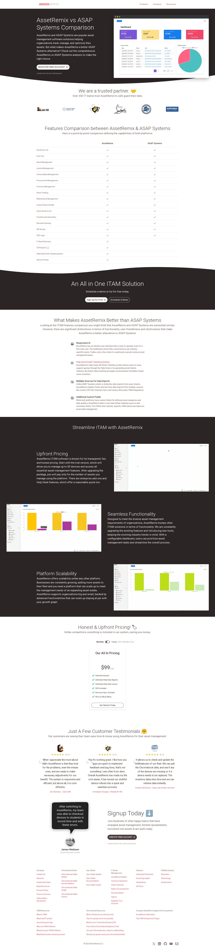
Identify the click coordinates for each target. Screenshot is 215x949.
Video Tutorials (117, 885)
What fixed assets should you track (51, 934)
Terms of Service (44, 894)
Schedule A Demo (119, 300)
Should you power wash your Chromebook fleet (105, 934)
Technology (166, 878)
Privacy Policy (42, 890)
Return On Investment (120, 889)
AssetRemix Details (119, 877)
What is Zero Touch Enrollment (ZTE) (101, 922)
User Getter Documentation (92, 879)
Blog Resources (43, 886)
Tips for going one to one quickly (99, 918)
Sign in (114, 897)
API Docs (139, 886)
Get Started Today (107, 705)
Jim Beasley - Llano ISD (60, 792)
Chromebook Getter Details (69, 875)
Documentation (117, 893)
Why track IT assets (44, 918)
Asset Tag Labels (143, 878)
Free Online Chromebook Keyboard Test (102, 926)
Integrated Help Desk (144, 874)
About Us (40, 878)
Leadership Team (44, 882)
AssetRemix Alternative (145, 915)
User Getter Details (94, 874)
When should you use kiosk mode (100, 915)
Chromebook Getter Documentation (69, 882)
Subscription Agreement (42, 899)
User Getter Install (93, 885)
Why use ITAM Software (46, 926)
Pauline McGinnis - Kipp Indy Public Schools (154, 788)
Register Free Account (116, 902)
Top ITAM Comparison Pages (148, 918)
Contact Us (41, 874)
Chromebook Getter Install (69, 889)
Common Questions (119, 881)
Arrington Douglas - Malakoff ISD (107, 792)
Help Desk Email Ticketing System (93, 362)
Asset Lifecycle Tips (45, 922)
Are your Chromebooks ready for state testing (105, 930)
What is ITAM (42, 915)
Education (165, 874)
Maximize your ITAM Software (49, 930)
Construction (166, 882)
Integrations (141, 882)
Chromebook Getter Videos (69, 895)
